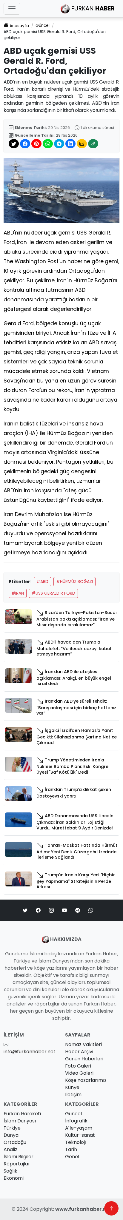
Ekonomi (14, 1178)
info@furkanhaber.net (30, 1051)
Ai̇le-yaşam (78, 1128)
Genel (72, 1156)
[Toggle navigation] (12, 9)
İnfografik (76, 1120)
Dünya (11, 1135)
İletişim (73, 1094)
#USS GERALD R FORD (53, 593)
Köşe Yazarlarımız (86, 1080)
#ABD (42, 581)
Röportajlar (17, 1163)
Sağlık (10, 1170)
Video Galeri (79, 1073)
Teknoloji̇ (75, 1142)
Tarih (71, 1149)
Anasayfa (19, 26)
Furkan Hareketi (22, 1113)
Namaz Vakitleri (83, 1044)
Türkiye (12, 1128)
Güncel (43, 25)
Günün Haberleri (84, 1058)
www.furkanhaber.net (83, 1209)
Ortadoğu (15, 1142)
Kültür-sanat (80, 1135)
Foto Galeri (78, 1065)
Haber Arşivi (79, 1051)
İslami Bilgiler (18, 1156)
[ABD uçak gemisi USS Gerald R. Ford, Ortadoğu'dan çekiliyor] (61, 190)
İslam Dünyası (20, 1120)
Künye (72, 1087)
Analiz (10, 1149)
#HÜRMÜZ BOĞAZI (74, 581)
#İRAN (17, 593)
